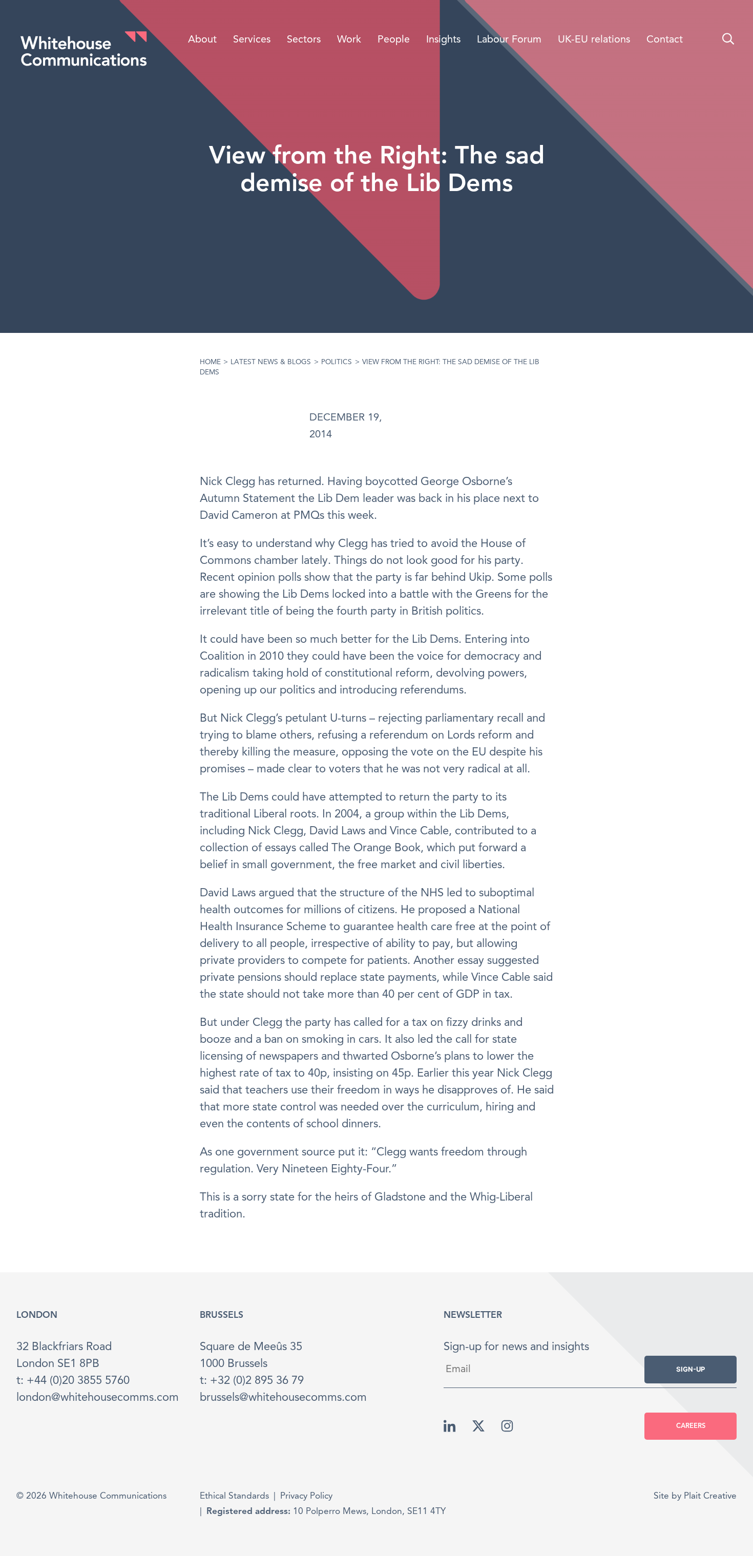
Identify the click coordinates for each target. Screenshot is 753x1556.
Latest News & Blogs (271, 362)
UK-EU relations (594, 40)
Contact (664, 40)
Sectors (304, 40)
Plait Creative (710, 1496)
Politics (336, 362)
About (202, 40)
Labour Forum (509, 40)
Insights (443, 40)
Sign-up (690, 1369)
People (394, 40)
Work (349, 40)
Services (251, 40)
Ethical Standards (234, 1496)
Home (210, 362)
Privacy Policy (306, 1496)
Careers (690, 1426)
